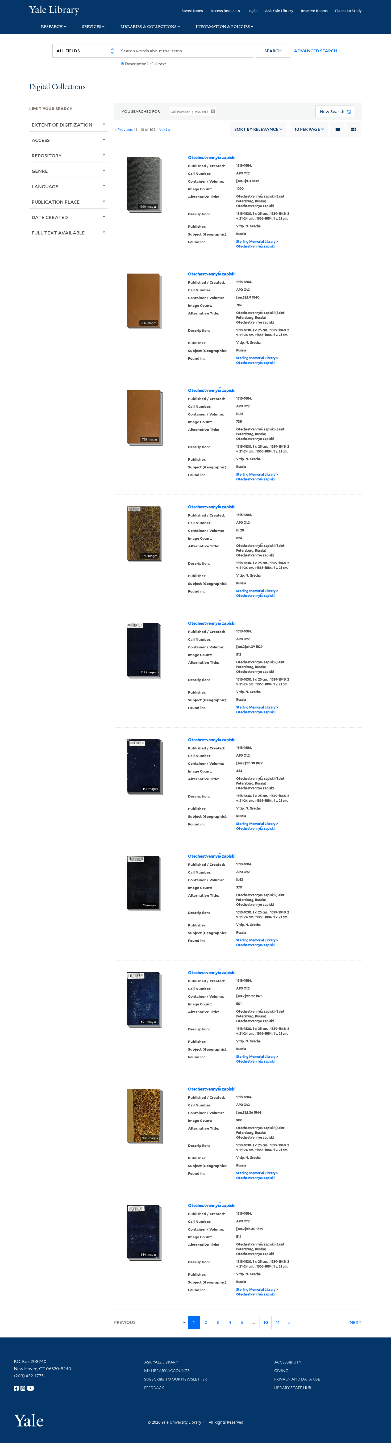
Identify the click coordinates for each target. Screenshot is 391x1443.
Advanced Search (315, 50)
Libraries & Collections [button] (148, 26)
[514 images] (143, 1231)
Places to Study (348, 10)
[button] (273, 51)
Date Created (50, 217)
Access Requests (225, 10)
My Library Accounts (167, 1371)
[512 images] (143, 649)
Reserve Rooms (314, 10)
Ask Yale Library (279, 10)
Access (41, 140)
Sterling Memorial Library (256, 242)
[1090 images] (143, 183)
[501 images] (143, 998)
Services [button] (91, 26)
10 (307, 129)
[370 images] (143, 882)
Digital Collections (57, 87)
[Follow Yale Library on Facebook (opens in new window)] (16, 1388)
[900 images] (143, 1115)
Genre (40, 171)
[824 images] (143, 533)
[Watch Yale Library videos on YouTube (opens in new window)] (30, 1388)
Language (45, 186)
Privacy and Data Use (297, 1379)
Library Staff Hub (292, 1388)
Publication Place (56, 202)
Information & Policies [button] (223, 26)
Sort (256, 129)
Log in (252, 10)
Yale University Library (54, 10)
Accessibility (287, 1362)
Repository (47, 155)
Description (135, 64)
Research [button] (52, 26)
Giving (281, 1371)
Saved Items (192, 10)
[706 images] (143, 300)
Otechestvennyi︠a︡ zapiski (211, 157)
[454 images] (143, 766)
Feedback (154, 1388)
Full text (158, 64)
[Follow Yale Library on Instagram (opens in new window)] (22, 1388)
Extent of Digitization (62, 124)
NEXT (356, 1322)
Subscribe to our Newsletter (175, 1379)
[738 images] (143, 416)
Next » (164, 129)
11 (278, 1322)
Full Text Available (58, 232)
